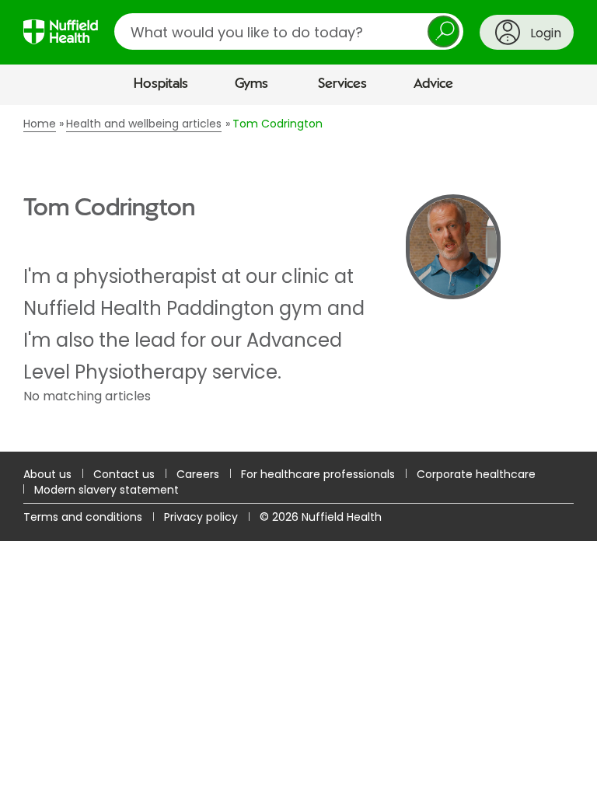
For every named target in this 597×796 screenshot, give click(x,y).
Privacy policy (201, 517)
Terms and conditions (82, 517)
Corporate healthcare (476, 474)
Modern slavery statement (106, 490)
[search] (288, 31)
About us (47, 474)
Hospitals (161, 84)
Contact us (124, 474)
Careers (197, 474)
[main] (298, 278)
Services (342, 84)
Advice (433, 84)
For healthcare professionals (318, 474)
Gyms (251, 84)
